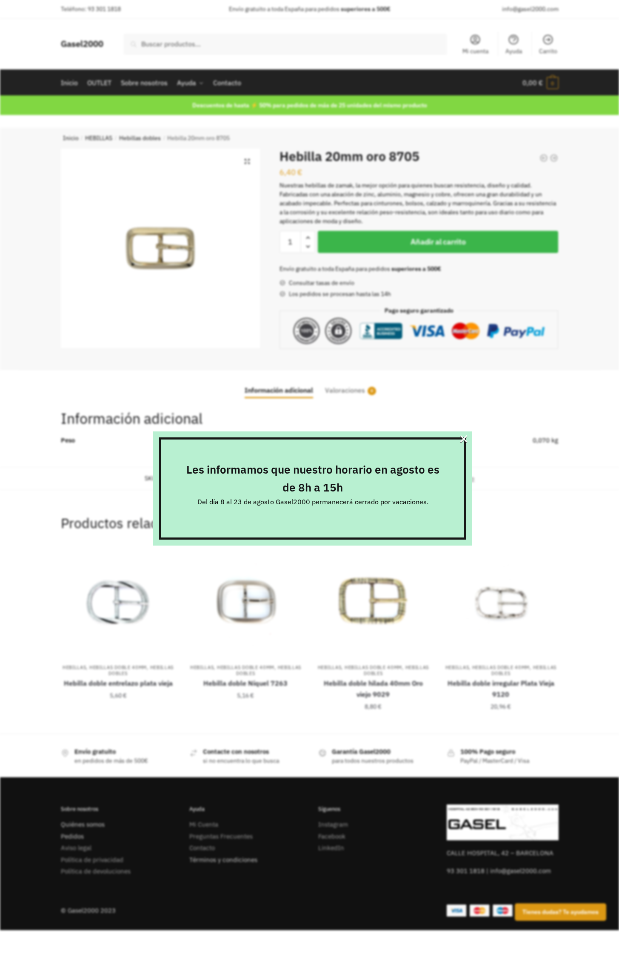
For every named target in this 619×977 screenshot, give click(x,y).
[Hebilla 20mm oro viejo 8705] (543, 158)
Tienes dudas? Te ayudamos (560, 912)
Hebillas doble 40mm (118, 667)
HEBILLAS (98, 138)
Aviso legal (76, 848)
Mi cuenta (475, 51)
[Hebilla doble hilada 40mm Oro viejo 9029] (373, 602)
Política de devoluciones (96, 871)
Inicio (71, 138)
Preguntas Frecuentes (221, 836)
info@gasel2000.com (530, 9)
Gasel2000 (82, 43)
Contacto (202, 848)
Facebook (331, 836)
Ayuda (513, 51)
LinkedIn (331, 848)
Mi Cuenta (203, 824)
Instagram (333, 824)
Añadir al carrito (438, 242)
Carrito (548, 51)
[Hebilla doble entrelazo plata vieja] (118, 602)
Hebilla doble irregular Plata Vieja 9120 (501, 688)
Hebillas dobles (140, 138)
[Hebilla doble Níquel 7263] (245, 602)
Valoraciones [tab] (345, 390)
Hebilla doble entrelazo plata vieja (118, 683)
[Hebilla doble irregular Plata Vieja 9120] (500, 602)
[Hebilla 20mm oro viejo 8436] (554, 158)
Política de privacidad (92, 860)
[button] (247, 161)
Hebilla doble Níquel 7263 (245, 683)
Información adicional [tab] (279, 390)
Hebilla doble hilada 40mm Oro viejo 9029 (373, 688)
